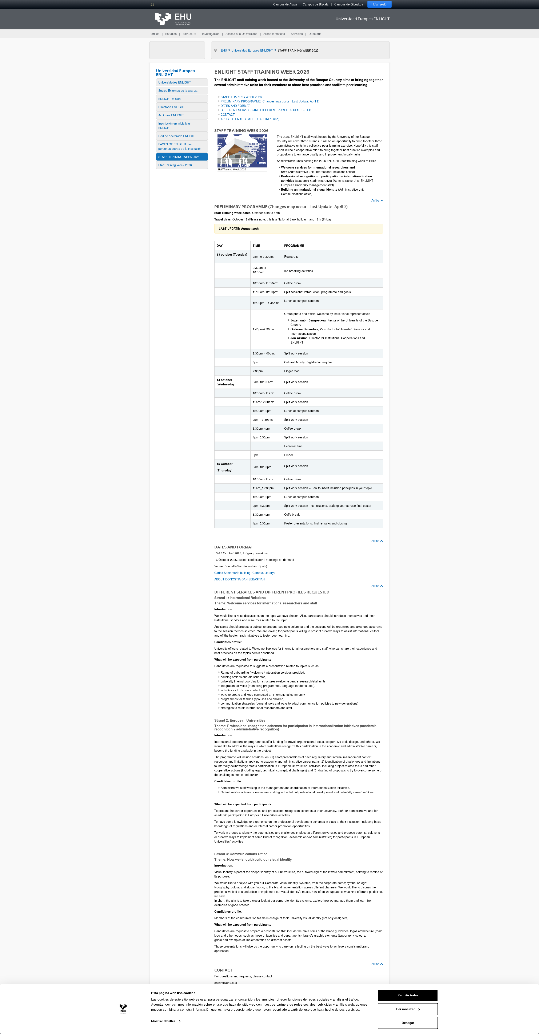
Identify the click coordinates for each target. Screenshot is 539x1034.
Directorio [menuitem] (315, 34)
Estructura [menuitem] (189, 34)
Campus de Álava (285, 4)
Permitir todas (408, 995)
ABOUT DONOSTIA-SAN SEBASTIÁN (239, 579)
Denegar (408, 1023)
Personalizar (405, 1009)
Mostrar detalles (163, 1021)
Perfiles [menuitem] (154, 34)
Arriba (375, 200)
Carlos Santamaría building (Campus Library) (244, 573)
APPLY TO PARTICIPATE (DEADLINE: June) (250, 119)
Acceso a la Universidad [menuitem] (241, 34)
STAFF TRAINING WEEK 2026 (241, 97)
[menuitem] (182, 82)
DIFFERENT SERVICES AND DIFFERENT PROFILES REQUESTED (266, 110)
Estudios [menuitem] (171, 34)
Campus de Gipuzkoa (348, 4)
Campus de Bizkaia (315, 4)
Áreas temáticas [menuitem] (274, 34)
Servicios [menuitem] (297, 34)
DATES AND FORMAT (235, 106)
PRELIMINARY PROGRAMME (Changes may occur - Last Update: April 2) (270, 101)
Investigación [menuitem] (211, 34)
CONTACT (228, 114)
